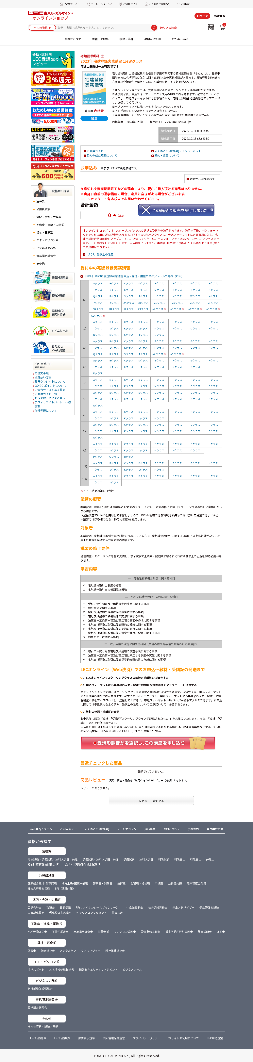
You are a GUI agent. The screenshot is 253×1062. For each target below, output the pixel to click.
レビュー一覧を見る (151, 801)
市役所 (159, 883)
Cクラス (128, 283)
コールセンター (99, 4)
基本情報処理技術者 (61, 969)
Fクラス (177, 283)
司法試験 (163, 859)
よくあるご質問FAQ (159, 4)
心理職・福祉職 (140, 883)
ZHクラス (114, 309)
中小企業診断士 (133, 907)
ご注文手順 (42, 373)
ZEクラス (195, 303)
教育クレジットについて (50, 381)
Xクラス (213, 296)
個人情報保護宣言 (114, 1038)
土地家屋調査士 (83, 932)
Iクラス (98, 290)
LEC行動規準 (62, 1038)
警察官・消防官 (102, 883)
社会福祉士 (48, 951)
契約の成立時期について (102, 155)
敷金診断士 (205, 932)
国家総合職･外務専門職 (42, 883)
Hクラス (213, 283)
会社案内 (193, 829)
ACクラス (195, 309)
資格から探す (73, 39)
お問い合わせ (171, 829)
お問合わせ (187, 4)
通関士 (221, 932)
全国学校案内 (215, 829)
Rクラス (114, 296)
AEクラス (98, 315)
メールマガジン (126, 829)
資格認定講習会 (37, 1007)
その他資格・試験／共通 (43, 1026)
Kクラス (128, 290)
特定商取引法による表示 (50, 398)
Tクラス (143, 296)
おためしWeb (180, 39)
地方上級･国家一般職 (75, 883)
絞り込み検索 (168, 28)
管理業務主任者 (150, 932)
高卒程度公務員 (196, 883)
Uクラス (159, 296)
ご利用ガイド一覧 (46, 394)
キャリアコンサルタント (91, 913)
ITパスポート (36, 969)
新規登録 (219, 16)
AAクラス (159, 309)
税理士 (50, 907)
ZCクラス (159, 303)
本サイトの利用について (183, 1038)
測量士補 (103, 932)
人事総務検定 (36, 913)
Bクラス (114, 283)
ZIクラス (129, 309)
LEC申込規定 (215, 1038)
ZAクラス (128, 303)
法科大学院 (146, 859)
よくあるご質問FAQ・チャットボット (178, 151)
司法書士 (179, 859)
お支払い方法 (43, 377)
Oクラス (195, 290)
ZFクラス (213, 303)
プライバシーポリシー (146, 1038)
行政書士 (195, 859)
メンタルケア (68, 951)
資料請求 (149, 829)
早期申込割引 (152, 39)
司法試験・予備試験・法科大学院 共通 (52, 859)
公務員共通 (175, 883)
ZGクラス (98, 309)
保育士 (32, 951)
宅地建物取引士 (37, 932)
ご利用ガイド (130, 4)
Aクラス (98, 283)
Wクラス (195, 296)
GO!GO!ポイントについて (51, 386)
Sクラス (128, 296)
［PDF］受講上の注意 (99, 254)
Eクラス (159, 283)
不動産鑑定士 (60, 932)
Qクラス (98, 296)
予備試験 (128, 859)
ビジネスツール (132, 969)
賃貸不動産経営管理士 (179, 932)
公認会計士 (35, 907)
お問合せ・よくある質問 (50, 390)
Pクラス (213, 290)
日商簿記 (65, 907)
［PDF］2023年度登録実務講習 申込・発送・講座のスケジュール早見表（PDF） (134, 276)
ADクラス (213, 309)
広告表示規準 (86, 1038)
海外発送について (46, 410)
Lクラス (143, 290)
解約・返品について (167, 155)
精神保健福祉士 (115, 951)
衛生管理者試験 (209, 907)
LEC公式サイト (72, 4)
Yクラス (98, 303)
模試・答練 (126, 39)
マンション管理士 (125, 932)
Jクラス (114, 290)
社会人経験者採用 (39, 888)
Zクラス (114, 303)
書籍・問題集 (100, 39)
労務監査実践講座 (60, 913)
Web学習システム (41, 829)
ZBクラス (143, 303)
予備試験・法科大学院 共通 (100, 859)
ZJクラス (143, 309)
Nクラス (177, 290)
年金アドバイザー (183, 907)
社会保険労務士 (157, 907)
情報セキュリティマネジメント (98, 969)
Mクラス (159, 290)
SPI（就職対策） (65, 888)
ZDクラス (177, 303)
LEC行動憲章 (38, 1038)
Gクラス (195, 283)
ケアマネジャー (90, 951)
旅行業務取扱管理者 (40, 988)
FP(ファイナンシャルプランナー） (97, 907)
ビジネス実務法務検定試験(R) (82, 864)
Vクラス (177, 296)
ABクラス (177, 309)
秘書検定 (117, 913)
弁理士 (210, 859)
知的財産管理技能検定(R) (43, 864)
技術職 (121, 883)
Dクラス (143, 283)
